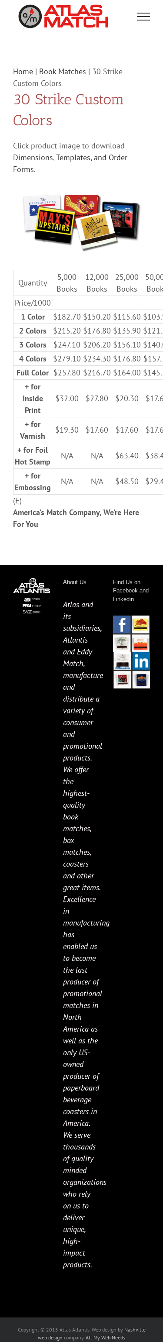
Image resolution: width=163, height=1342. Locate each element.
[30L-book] (81, 188)
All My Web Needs (105, 1337)
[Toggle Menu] (144, 17)
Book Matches (62, 71)
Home (23, 71)
